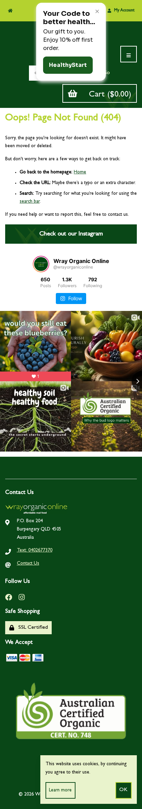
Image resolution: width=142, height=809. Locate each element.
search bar (30, 201)
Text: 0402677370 (34, 550)
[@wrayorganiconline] (41, 264)
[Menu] (128, 54)
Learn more (60, 790)
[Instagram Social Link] (22, 597)
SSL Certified (32, 627)
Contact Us (28, 563)
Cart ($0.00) (107, 95)
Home (80, 172)
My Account (124, 11)
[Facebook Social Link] (8, 597)
